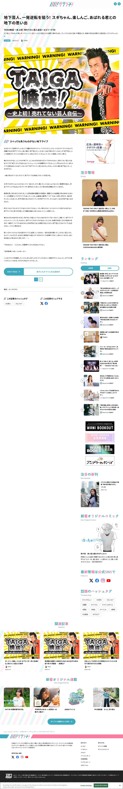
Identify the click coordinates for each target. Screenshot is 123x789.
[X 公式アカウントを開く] (13, 757)
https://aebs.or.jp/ (40, 777)
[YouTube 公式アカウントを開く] (26, 757)
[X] (91, 581)
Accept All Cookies (101, 785)
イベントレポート (85, 756)
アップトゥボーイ (85, 762)
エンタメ (7, 41)
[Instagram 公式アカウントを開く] (22, 757)
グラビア (83, 753)
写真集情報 (84, 759)
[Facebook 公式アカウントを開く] (17, 757)
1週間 (109, 268)
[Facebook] (97, 581)
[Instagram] (103, 581)
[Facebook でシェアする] (46, 303)
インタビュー (84, 749)
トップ (5, 731)
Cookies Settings (86, 785)
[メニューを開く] (119, 4)
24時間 (90, 268)
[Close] (120, 785)
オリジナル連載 (102, 746)
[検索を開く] (115, 4)
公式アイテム (84, 765)
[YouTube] (109, 581)
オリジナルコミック (103, 749)
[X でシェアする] (41, 303)
